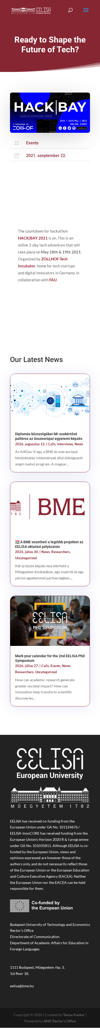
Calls (52, 444)
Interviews (65, 444)
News (79, 444)
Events (32, 143)
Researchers (60, 552)
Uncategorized (26, 558)
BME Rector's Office (60, 1021)
